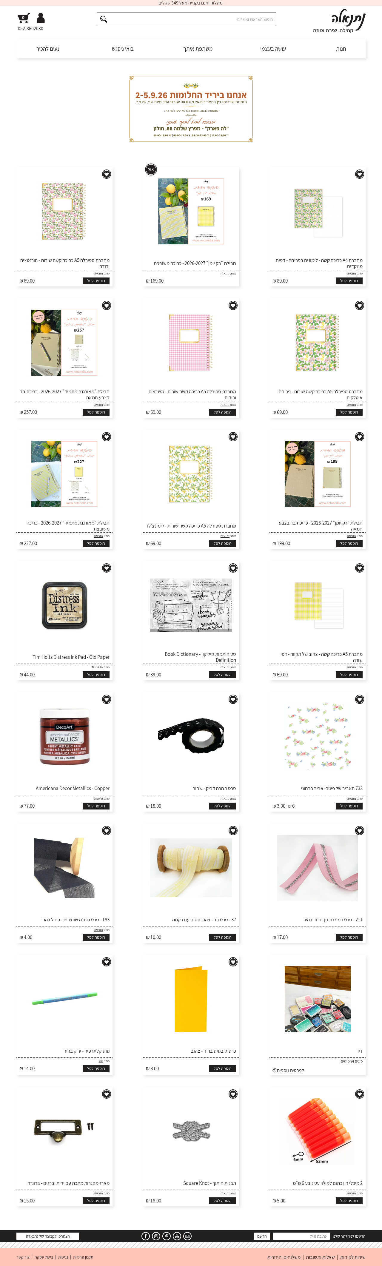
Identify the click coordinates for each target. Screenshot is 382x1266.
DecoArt (98, 799)
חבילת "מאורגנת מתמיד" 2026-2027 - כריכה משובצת (68, 526)
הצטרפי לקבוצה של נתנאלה (48, 1236)
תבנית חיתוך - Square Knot (209, 1183)
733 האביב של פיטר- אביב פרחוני (332, 788)
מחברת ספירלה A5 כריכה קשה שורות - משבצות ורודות (192, 394)
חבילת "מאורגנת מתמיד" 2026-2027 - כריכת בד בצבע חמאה (65, 394)
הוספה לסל (349, 280)
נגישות (63, 1257)
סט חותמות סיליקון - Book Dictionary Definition (200, 657)
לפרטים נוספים (290, 1070)
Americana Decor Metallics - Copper (73, 788)
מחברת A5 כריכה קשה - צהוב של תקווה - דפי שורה (322, 657)
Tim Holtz (97, 667)
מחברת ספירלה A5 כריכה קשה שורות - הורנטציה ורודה (65, 263)
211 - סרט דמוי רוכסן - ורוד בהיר (333, 920)
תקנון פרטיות (83, 1257)
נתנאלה (351, 273)
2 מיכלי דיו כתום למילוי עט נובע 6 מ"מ (328, 1183)
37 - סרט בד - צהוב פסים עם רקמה (204, 920)
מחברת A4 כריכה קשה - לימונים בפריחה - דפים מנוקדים (319, 263)
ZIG (101, 1061)
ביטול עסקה (44, 1257)
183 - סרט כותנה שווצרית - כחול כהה (76, 920)
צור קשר (23, 1257)
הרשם (262, 1236)
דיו (360, 1051)
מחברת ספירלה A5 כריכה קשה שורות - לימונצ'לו (191, 526)
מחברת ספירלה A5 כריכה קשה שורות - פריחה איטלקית (321, 394)
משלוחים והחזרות (284, 1257)
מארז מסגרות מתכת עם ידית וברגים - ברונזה (68, 1183)
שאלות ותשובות (320, 1257)
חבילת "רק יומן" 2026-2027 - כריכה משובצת (195, 263)
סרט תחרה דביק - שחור (214, 788)
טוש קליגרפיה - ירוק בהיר (87, 1051)
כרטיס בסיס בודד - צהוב (213, 1051)
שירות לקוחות (353, 1257)
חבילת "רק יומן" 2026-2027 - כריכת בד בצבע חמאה (321, 526)
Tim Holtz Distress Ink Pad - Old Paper (71, 657)
